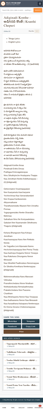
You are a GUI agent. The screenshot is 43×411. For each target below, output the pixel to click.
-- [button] (36, 31)
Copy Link (30, 326)
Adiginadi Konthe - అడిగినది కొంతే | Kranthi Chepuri (20, 21)
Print (21, 332)
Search (38, 10)
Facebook (12, 326)
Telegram (31, 321)
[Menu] (40, 4)
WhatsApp (12, 321)
